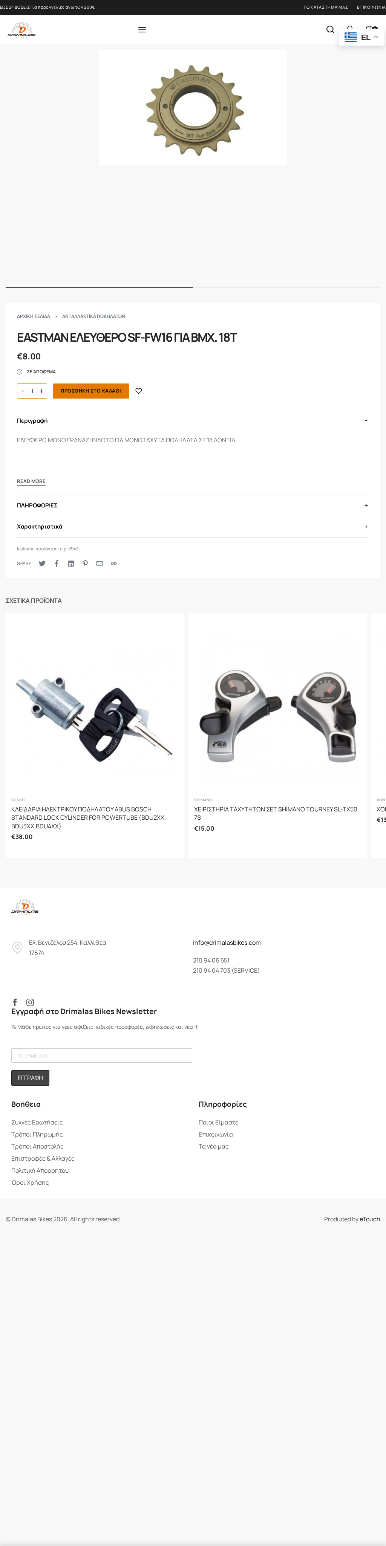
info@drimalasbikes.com (227, 942)
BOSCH (18, 800)
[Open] (142, 30)
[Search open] (330, 29)
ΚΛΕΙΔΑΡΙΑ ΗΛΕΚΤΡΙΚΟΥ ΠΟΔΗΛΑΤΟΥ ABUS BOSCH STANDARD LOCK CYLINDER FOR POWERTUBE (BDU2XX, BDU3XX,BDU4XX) (88, 817)
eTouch (370, 1219)
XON (381, 800)
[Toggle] (31, 482)
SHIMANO (203, 800)
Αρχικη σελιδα (33, 316)
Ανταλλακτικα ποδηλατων (93, 316)
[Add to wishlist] (138, 391)
